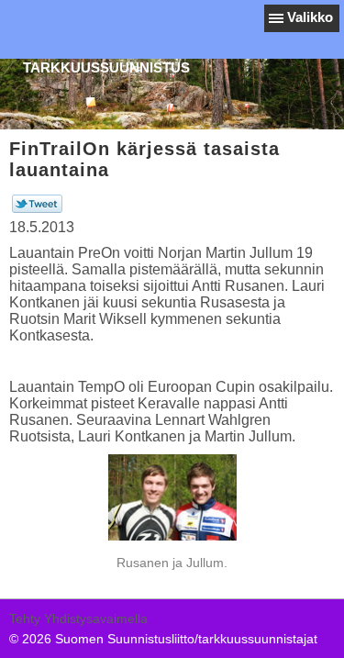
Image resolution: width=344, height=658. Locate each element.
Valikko (310, 17)
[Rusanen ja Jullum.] (172, 497)
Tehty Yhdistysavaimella (78, 618)
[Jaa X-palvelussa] (37, 208)
